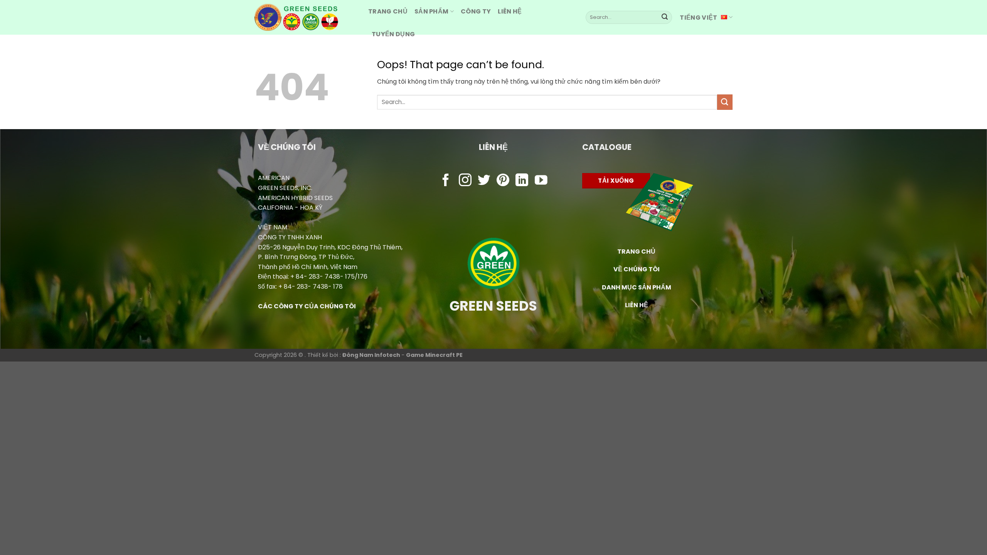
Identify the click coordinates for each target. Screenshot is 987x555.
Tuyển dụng (393, 34)
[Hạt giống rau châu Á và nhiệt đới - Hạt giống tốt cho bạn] (305, 17)
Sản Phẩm (431, 11)
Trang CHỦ (388, 11)
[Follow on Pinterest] (503, 181)
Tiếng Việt (698, 17)
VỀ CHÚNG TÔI (636, 269)
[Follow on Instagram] (465, 181)
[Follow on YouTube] (541, 181)
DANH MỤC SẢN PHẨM (636, 287)
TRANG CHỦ (636, 251)
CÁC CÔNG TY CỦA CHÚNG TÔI (307, 306)
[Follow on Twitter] (484, 181)
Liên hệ (510, 11)
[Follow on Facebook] (446, 181)
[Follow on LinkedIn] (521, 181)
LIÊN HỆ (636, 305)
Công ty (476, 11)
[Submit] (664, 17)
